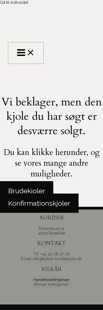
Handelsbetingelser (51, 279)
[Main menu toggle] (26, 53)
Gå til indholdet (14, 2)
